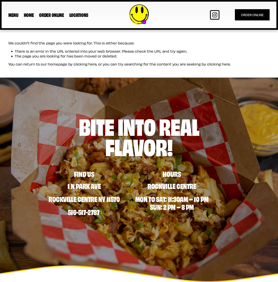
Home (29, 15)
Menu (13, 15)
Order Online (51, 15)
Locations (78, 15)
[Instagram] (214, 15)
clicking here (85, 64)
